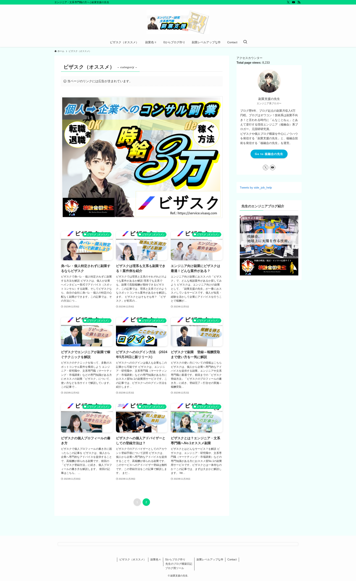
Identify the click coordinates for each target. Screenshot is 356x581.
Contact (232, 559)
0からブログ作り (175, 559)
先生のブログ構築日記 (178, 563)
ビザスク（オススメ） (132, 559)
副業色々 (155, 559)
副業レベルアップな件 (210, 559)
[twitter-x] (288, 2)
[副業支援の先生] (178, 21)
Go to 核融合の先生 (269, 154)
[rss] (299, 2)
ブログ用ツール (174, 568)
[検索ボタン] (245, 42)
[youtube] (293, 2)
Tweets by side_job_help (256, 187)
